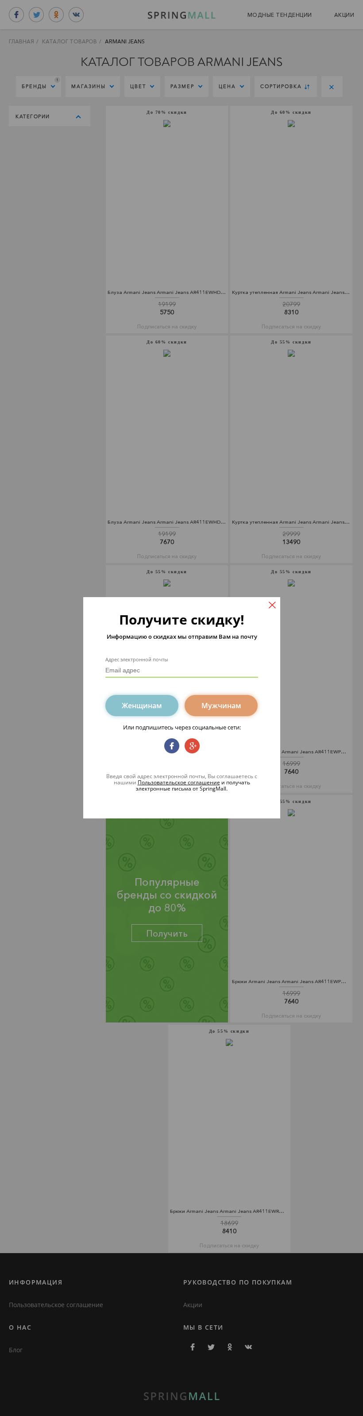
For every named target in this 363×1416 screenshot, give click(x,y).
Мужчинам (221, 705)
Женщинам (142, 705)
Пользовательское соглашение (179, 782)
